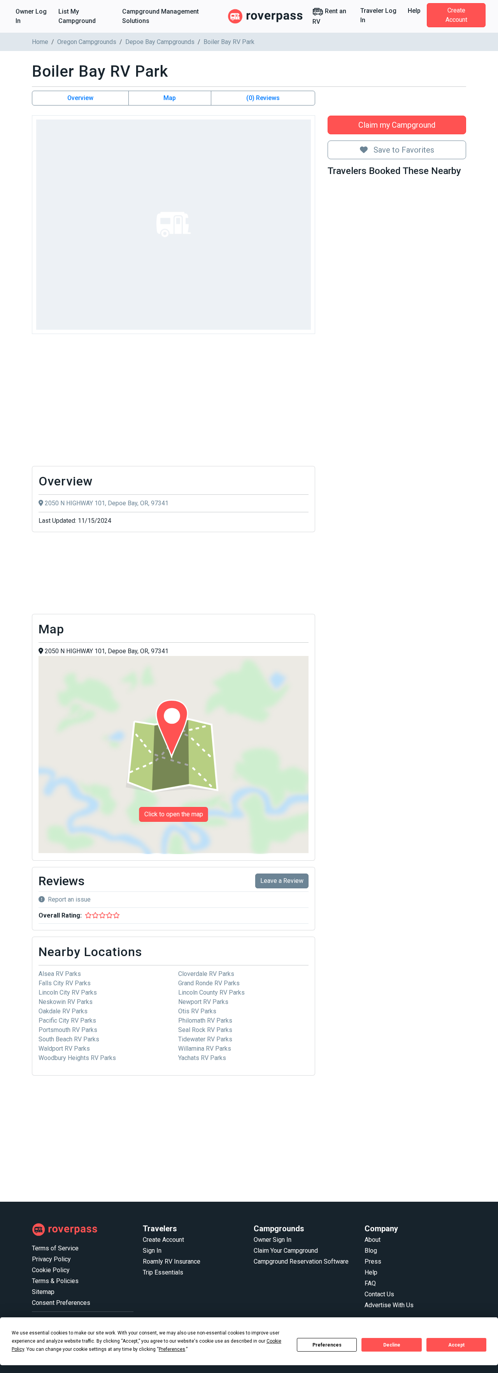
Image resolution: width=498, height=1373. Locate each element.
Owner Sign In (272, 1239)
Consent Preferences (61, 1302)
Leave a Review (281, 880)
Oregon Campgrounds (86, 42)
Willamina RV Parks (204, 1048)
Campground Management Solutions (160, 16)
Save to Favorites (403, 150)
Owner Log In (31, 16)
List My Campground (77, 16)
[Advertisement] (173, 402)
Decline (391, 1345)
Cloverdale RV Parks (206, 973)
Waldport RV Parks (64, 1048)
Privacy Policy (51, 1259)
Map (169, 98)
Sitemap (43, 1292)
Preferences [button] (172, 1349)
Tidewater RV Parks (205, 1039)
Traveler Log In (378, 15)
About (373, 1239)
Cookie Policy (51, 1270)
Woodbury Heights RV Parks (77, 1058)
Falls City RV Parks (65, 983)
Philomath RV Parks (205, 1020)
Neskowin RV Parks (66, 1002)
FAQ (370, 1283)
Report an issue (69, 899)
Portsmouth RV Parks (68, 1030)
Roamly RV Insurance (171, 1261)
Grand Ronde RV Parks (209, 983)
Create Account (456, 15)
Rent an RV (329, 16)
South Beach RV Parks (69, 1039)
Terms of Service (55, 1248)
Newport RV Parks (203, 1002)
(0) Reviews (263, 98)
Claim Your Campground (286, 1250)
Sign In (152, 1250)
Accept (456, 1345)
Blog (371, 1250)
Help (414, 10)
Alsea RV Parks (60, 973)
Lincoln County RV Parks (211, 992)
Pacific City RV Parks (67, 1020)
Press (373, 1261)
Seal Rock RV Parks (205, 1030)
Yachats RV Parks (202, 1058)
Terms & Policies (55, 1281)
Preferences (327, 1345)
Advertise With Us (389, 1305)
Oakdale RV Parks (63, 1011)
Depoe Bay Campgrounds (160, 42)
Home (40, 42)
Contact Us (379, 1294)
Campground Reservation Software (301, 1261)
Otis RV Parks (197, 1011)
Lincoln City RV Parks (68, 992)
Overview (80, 98)
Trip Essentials (163, 1272)
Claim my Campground (396, 125)
